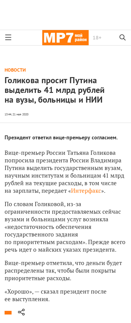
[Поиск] (123, 37)
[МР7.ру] (65, 37)
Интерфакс (86, 190)
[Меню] (8, 37)
